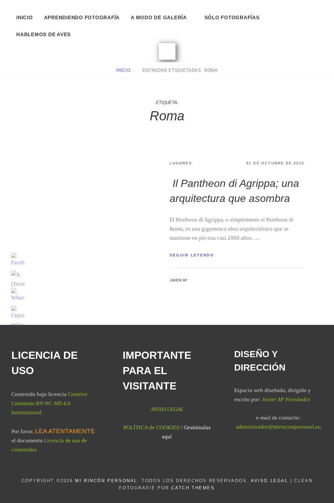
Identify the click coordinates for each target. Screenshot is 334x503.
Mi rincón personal (106, 480)
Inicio (24, 17)
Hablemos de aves (43, 34)
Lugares (180, 163)
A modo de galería (159, 17)
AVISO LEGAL (269, 480)
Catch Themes (193, 487)
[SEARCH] (167, 51)
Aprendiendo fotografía (82, 17)
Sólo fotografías (232, 17)
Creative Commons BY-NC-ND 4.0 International (49, 403)
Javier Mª (178, 280)
